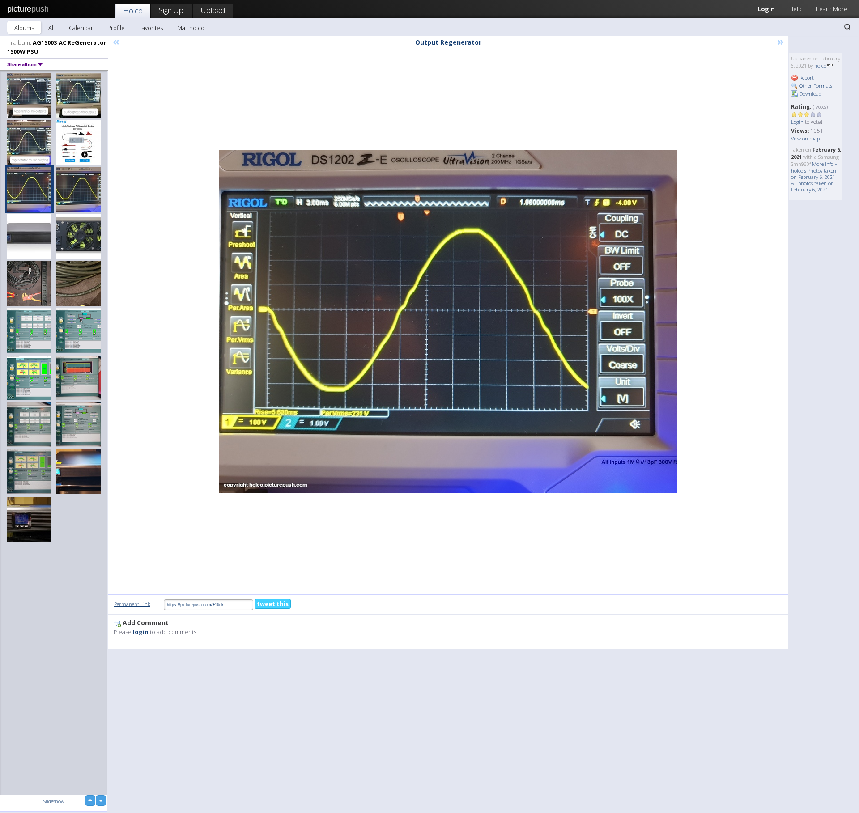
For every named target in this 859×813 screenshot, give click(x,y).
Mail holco (190, 28)
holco (820, 65)
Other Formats (815, 85)
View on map (805, 138)
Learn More (831, 9)
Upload (213, 10)
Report (806, 77)
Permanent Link (132, 604)
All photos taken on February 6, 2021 (812, 186)
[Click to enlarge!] (448, 321)
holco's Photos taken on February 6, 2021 (813, 173)
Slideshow (53, 801)
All (51, 28)
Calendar (81, 28)
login (141, 632)
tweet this (273, 604)
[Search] (847, 27)
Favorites (151, 28)
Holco (133, 10)
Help (795, 9)
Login (766, 9)
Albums (24, 28)
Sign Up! (172, 10)
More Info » (824, 164)
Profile (116, 28)
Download (809, 93)
